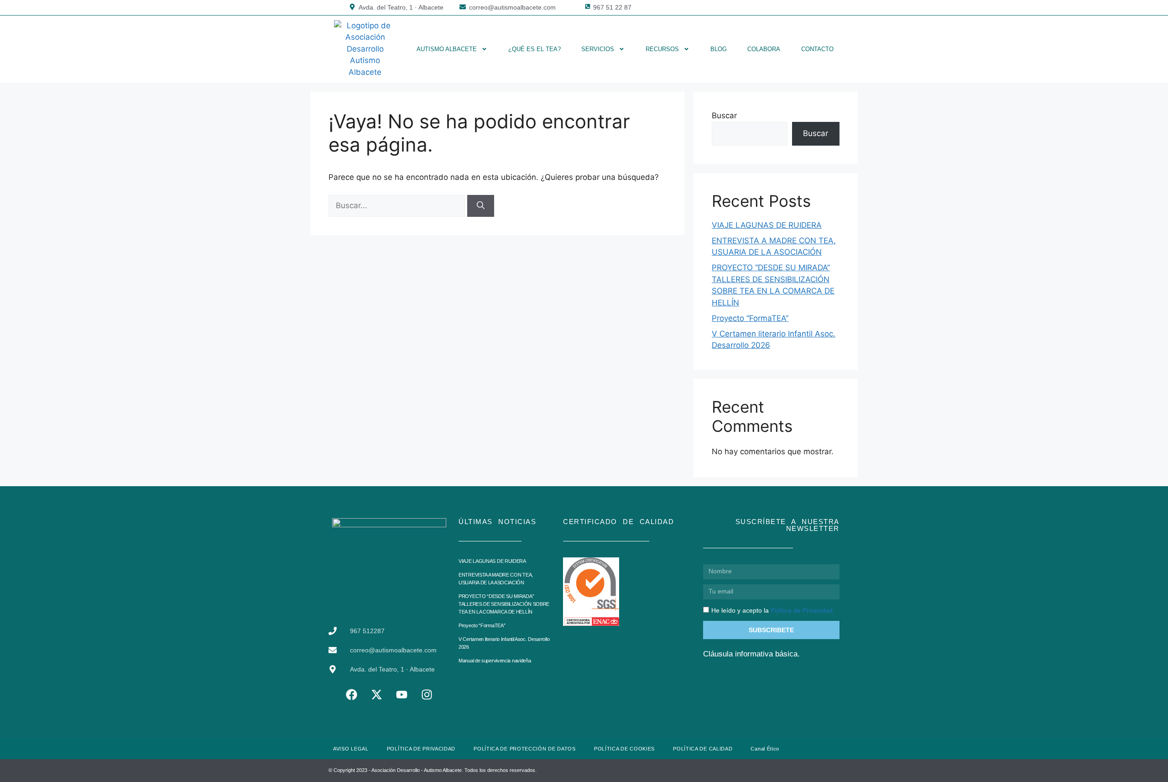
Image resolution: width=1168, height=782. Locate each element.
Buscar (724, 115)
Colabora (763, 49)
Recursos (662, 49)
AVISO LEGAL (351, 748)
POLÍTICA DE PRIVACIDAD (421, 748)
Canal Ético (765, 748)
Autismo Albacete (447, 49)
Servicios (597, 49)
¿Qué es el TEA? (534, 49)
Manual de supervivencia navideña (495, 660)
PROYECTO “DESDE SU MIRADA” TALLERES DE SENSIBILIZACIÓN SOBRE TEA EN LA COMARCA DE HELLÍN (504, 603)
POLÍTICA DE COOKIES (624, 748)
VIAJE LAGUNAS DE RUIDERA (767, 225)
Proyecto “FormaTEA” (750, 318)
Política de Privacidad (802, 610)
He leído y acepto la (772, 610)
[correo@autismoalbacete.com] (462, 7)
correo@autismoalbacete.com (512, 7)
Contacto (817, 49)
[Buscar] (480, 206)
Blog (718, 49)
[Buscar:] (397, 205)
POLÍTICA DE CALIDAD (702, 748)
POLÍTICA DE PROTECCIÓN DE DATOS (525, 748)
